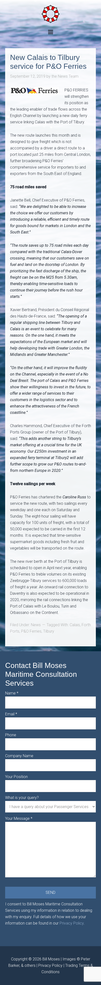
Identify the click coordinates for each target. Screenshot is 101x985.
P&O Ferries (31, 631)
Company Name (19, 755)
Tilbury (48, 631)
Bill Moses (51, 959)
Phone (10, 735)
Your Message (18, 818)
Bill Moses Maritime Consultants (50, 14)
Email (11, 714)
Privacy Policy (72, 923)
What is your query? (22, 797)
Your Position (16, 776)
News (36, 625)
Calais (75, 625)
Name (11, 693)
